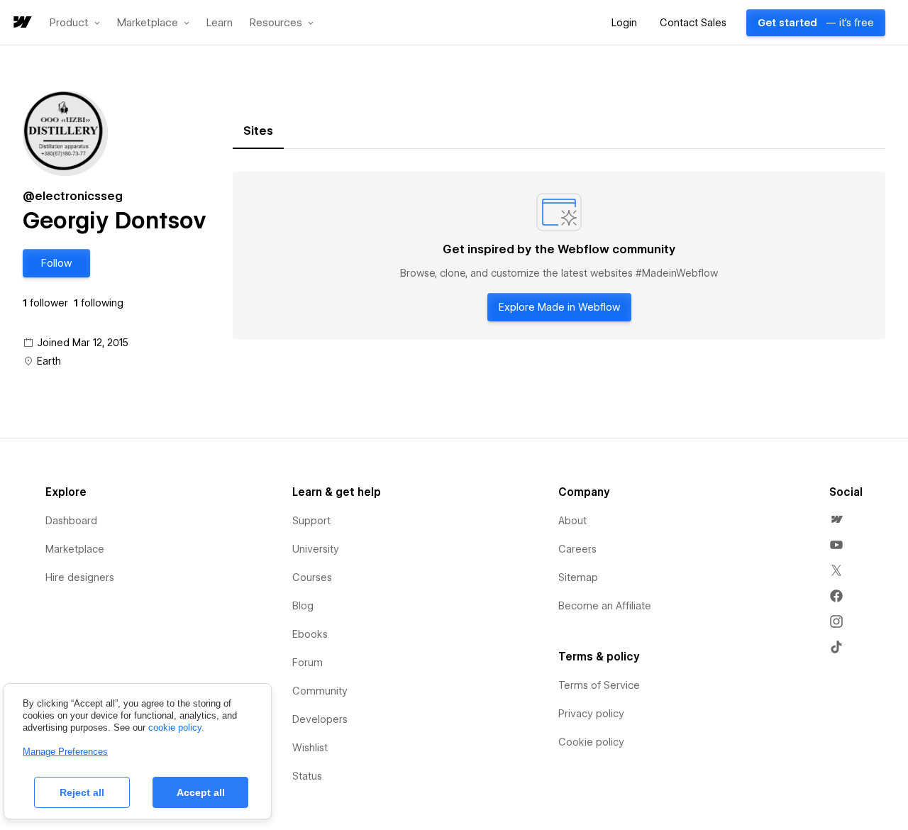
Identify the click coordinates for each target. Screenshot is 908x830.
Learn (219, 23)
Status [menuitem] (307, 776)
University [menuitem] (315, 549)
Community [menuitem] (320, 691)
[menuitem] (836, 519)
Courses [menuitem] (312, 577)
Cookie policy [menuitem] (591, 742)
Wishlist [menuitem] (310, 747)
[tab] (258, 131)
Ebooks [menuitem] (310, 634)
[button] (75, 22)
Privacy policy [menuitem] (591, 713)
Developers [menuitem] (320, 719)
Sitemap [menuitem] (578, 577)
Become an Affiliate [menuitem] (604, 606)
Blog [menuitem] (303, 606)
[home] (21, 23)
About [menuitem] (572, 520)
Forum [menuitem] (307, 662)
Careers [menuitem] (577, 549)
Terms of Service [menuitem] (599, 685)
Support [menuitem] (311, 520)
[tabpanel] (559, 255)
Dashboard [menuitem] (71, 520)
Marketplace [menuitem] (74, 549)
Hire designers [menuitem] (79, 577)
